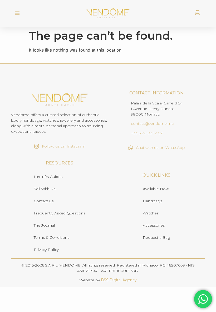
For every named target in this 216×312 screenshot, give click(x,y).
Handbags (152, 201)
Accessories (154, 225)
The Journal (44, 225)
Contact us (43, 201)
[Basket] (197, 13)
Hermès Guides (48, 176)
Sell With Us (44, 188)
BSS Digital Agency (119, 280)
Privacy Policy (46, 249)
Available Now (156, 188)
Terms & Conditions (51, 237)
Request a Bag (156, 237)
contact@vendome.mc (152, 123)
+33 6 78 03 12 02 (147, 133)
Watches (151, 213)
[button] (17, 13)
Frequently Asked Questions (59, 213)
